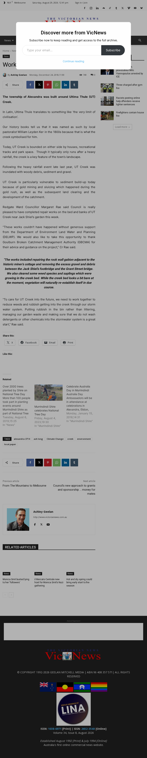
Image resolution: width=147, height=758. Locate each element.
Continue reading (73, 61)
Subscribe (113, 50)
